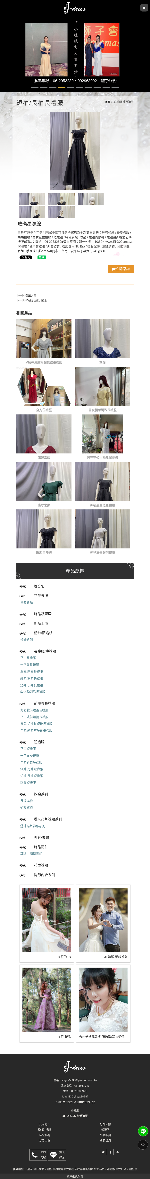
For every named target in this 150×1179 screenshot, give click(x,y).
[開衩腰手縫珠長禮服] (102, 386)
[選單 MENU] (144, 8)
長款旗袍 (26, 801)
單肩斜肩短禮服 (31, 762)
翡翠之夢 (30, 295)
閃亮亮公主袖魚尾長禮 (102, 457)
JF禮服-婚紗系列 (116, 957)
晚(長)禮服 (44, 1129)
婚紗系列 (26, 639)
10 (115, 87)
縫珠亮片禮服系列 (48, 819)
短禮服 (39, 742)
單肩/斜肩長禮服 (31, 671)
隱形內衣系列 (44, 875)
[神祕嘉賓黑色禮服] (102, 481)
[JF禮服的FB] (46, 920)
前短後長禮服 (44, 703)
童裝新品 (26, 602)
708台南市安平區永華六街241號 (75, 1102)
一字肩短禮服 (29, 755)
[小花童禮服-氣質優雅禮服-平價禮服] (75, 7)
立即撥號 (43, 1155)
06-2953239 (81, 1085)
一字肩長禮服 (29, 664)
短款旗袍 (26, 807)
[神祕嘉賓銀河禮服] (102, 528)
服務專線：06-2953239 (53, 81)
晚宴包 (39, 586)
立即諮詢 (123, 269)
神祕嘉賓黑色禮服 (102, 505)
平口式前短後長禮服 (34, 717)
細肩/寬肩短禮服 (31, 769)
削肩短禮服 (28, 782)
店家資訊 (105, 1140)
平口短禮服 (28, 749)
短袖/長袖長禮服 (31, 685)
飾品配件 (41, 847)
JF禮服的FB (62, 957)
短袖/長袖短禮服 (31, 776)
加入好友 (62, 1155)
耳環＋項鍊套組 (31, 853)
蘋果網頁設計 (75, 1176)
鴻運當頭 (44, 457)
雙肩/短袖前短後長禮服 (36, 724)
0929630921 (88, 81)
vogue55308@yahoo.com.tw (79, 1080)
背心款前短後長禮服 (34, 710)
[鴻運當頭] (43, 433)
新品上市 (41, 623)
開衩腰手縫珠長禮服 (102, 410)
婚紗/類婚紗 (43, 633)
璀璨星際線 (44, 552)
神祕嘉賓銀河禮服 (36, 300)
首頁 (108, 101)
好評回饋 (105, 1124)
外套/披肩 (41, 838)
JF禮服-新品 (62, 1037)
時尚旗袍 (44, 1135)
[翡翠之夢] (43, 481)
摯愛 (102, 362)
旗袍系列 (41, 794)
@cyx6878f (81, 1096)
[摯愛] (102, 338)
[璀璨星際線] (43, 528)
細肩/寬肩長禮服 (31, 678)
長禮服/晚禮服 (45, 651)
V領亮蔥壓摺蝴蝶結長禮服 (44, 362)
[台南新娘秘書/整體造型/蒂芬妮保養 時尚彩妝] (103, 1000)
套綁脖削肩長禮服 (32, 692)
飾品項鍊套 (43, 614)
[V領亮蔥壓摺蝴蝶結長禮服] (43, 338)
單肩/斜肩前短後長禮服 (36, 730)
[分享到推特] (103, 1152)
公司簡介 (44, 1124)
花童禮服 (41, 596)
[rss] (117, 1152)
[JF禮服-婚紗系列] (103, 920)
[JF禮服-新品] (46, 1000)
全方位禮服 (44, 410)
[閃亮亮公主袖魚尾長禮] (102, 433)
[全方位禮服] (43, 386)
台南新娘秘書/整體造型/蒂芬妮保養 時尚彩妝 (103, 1037)
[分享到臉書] (110, 1152)
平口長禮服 (28, 658)
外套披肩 (105, 1135)
